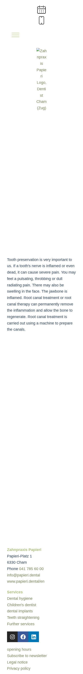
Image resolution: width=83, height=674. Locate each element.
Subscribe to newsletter (27, 656)
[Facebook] (23, 636)
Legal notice (17, 662)
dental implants (20, 611)
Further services (20, 624)
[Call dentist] (41, 20)
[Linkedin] (33, 636)
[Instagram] (12, 636)
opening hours (19, 649)
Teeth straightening (23, 617)
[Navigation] (14, 36)
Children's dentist (21, 605)
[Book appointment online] (41, 9)
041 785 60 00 (31, 569)
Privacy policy (18, 668)
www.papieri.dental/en (25, 581)
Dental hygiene (20, 598)
